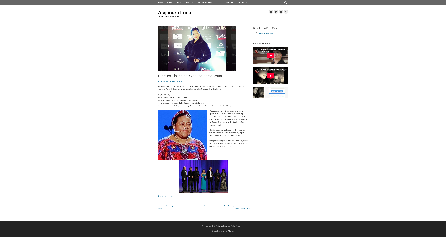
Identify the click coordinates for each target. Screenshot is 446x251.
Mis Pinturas (242, 2)
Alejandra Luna (174, 12)
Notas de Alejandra (204, 2)
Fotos (179, 2)
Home (160, 2)
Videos (169, 2)
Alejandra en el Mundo (224, 2)
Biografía (189, 2)
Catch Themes (228, 231)
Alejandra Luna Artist (265, 33)
